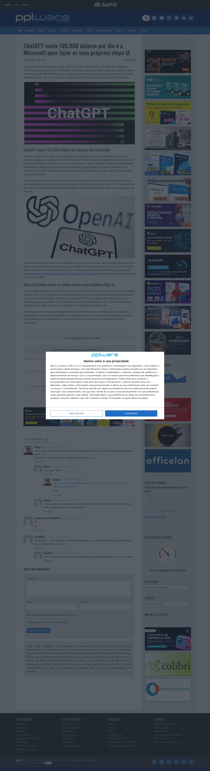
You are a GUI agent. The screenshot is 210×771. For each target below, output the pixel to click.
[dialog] (105, 385)
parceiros (77, 366)
